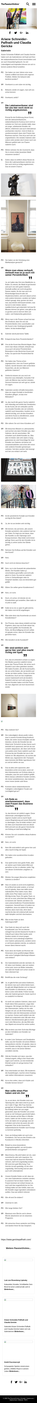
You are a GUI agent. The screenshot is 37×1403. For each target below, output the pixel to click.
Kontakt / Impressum (27, 1398)
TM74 (25, 1400)
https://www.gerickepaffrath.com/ (16, 1239)
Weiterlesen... (9, 1289)
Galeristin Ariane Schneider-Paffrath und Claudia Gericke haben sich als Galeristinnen (17, 1329)
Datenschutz (13, 1400)
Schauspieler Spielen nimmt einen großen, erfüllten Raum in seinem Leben (16, 1368)
